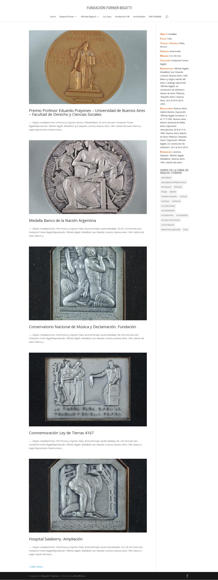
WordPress (79, 576)
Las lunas (165, 201)
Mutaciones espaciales (170, 229)
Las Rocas (176, 201)
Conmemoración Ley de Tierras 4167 (61, 432)
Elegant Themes (50, 576)
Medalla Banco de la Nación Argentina (62, 220)
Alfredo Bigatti (88, 17)
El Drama (178, 187)
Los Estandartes (168, 210)
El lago (164, 191)
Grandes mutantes (169, 196)
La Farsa (183, 196)
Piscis (185, 229)
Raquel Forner (67, 17)
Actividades (139, 17)
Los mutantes (182, 215)
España (173, 191)
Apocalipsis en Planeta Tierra (173, 182)
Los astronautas (168, 206)
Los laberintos (167, 215)
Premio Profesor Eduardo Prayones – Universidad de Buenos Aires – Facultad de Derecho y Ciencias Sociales (87, 112)
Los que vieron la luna (170, 220)
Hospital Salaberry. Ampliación (56, 539)
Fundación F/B (122, 17)
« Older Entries (36, 566)
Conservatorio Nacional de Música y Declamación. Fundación (82, 326)
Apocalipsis (166, 177)
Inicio (53, 17)
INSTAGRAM (155, 17)
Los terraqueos (167, 225)
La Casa (107, 17)
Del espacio (166, 187)
